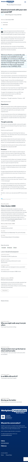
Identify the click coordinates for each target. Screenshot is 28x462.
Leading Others (4, 226)
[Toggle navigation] (25, 2)
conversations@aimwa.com (6, 435)
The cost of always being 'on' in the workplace (10, 237)
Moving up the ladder (8, 400)
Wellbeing (3, 235)
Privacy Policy (9, 454)
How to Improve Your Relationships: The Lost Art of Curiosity (13, 232)
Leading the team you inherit (7, 228)
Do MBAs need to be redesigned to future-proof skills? (13, 267)
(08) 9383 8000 (5, 443)
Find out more (5, 290)
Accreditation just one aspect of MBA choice (11, 271)
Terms (2, 454)
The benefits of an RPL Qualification (9, 256)
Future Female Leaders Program (14, 219)
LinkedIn (13, 220)
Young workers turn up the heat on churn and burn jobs (13, 350)
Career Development (5, 254)
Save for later (5, 24)
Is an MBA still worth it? (9, 376)
